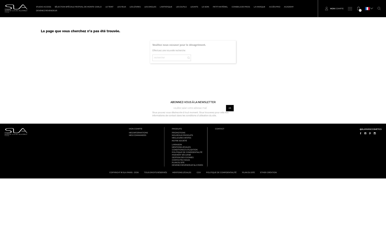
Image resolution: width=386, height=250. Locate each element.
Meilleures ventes (181, 138)
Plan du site (178, 162)
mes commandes (137, 135)
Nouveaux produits (182, 135)
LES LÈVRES (135, 7)
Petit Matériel (220, 7)
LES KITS (194, 7)
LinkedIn (379, 133)
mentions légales (181, 172)
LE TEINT (109, 7)
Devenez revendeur (46, 10)
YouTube (365, 133)
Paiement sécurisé (181, 155)
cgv (199, 172)
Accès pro (274, 7)
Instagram (375, 133)
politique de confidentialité (221, 172)
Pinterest (370, 133)
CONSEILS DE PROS (241, 7)
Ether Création (268, 172)
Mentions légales (181, 147)
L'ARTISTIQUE (166, 7)
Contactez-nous (181, 160)
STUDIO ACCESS (43, 7)
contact (219, 129)
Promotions (178, 132)
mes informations (138, 132)
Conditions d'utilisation (185, 149)
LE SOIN (205, 7)
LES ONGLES (150, 7)
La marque (259, 7)
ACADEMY (289, 7)
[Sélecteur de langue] (367, 8)
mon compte (135, 129)
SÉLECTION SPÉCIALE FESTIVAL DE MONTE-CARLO (78, 7)
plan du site (248, 172)
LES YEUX (121, 7)
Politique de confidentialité (187, 152)
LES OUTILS (181, 7)
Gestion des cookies (182, 157)
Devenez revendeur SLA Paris (187, 165)
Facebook (360, 133)
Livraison (177, 144)
